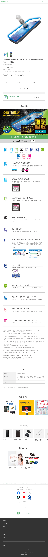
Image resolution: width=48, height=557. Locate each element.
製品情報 (7, 483)
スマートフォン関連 (12, 483)
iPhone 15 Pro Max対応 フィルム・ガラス (9, 4)
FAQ (11, 75)
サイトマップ (21, 549)
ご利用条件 (26, 549)
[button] (24, 526)
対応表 (5, 75)
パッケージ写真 (19, 75)
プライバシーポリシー (32, 549)
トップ (3, 483)
